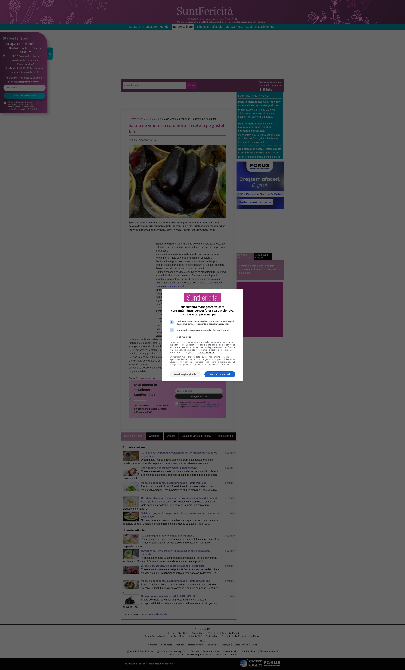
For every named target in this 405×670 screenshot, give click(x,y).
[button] (202, 337)
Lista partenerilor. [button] (207, 352)
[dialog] (202, 335)
